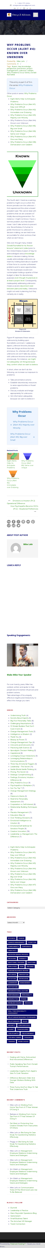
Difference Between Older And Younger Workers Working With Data (22, 1080)
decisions (12, 958)
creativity (12, 950)
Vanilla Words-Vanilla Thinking (22, 769)
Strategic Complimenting (20, 775)
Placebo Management (19, 812)
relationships (14, 1021)
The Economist (28, 1033)
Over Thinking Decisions (20, 818)
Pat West (13, 1123)
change (21, 938)
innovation (23, 974)
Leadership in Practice (19, 1210)
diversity (23, 958)
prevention (21, 69)
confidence (26, 946)
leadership (12, 983)
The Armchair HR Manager (21, 1221)
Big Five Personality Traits (20, 721)
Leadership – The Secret (20, 767)
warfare (30, 71)
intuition (12, 979)
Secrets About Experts (19, 718)
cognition (32, 942)
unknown (23, 71)
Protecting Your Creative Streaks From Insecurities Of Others (24, 1125)
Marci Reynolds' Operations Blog (23, 1213)
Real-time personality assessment (17, 1012)
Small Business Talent (19, 1219)
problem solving (15, 1003)
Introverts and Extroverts (20, 745)
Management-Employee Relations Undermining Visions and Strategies (23, 1153)
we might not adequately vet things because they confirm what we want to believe (22, 362)
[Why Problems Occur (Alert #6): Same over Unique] (27, 456)
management (25, 983)
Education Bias (16, 815)
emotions (32, 962)
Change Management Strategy (23, 791)
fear (22, 966)
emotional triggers (16, 962)
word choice (23, 1041)
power (23, 999)
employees (12, 966)
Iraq (19, 66)
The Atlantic (13, 1033)
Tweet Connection (17, 1224)
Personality (27, 995)
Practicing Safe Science (19, 748)
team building (22, 1029)
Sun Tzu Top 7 (16, 788)
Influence (12, 974)
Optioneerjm (15, 1216)
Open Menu (35, 15)
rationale (12, 1007)
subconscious (24, 1025)
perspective (11, 69)
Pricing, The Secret (18, 772)
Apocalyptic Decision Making (22, 750)
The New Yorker (14, 1037)
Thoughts (28, 1037)
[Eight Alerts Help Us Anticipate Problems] (13, 456)
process (28, 1003)
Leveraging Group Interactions (22, 756)
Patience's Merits (17, 796)
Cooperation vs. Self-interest (21, 804)
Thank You (14, 737)
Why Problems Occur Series (18, 73)
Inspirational (15, 753)
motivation (13, 987)
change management (16, 942)
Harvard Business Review (18, 970)
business (11, 938)
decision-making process (18, 954)
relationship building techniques (22, 1017)
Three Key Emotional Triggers (22, 764)
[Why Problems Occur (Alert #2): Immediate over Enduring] (13, 473)
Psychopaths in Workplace (21, 785)
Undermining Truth (18, 715)
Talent (11, 1029)
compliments (13, 946)
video (26, 248)
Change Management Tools (21, 731)
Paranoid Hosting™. (18, 1244)
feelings (30, 966)
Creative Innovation (18, 831)
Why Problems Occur (19, 783)
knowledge (26, 66)
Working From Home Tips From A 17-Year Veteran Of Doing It (24, 1107)
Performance (13, 995)
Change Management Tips (21, 742)
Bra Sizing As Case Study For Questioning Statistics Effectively (23, 1135)
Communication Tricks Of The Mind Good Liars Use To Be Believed (23, 1190)
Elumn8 (13, 1208)
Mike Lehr (21, 61)
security (11, 1025)
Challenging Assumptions (20, 723)
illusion (14, 66)
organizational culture (18, 991)
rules (25, 1021)
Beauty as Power (17, 740)
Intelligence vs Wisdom (19, 734)
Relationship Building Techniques (23, 807)
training (11, 1041)
